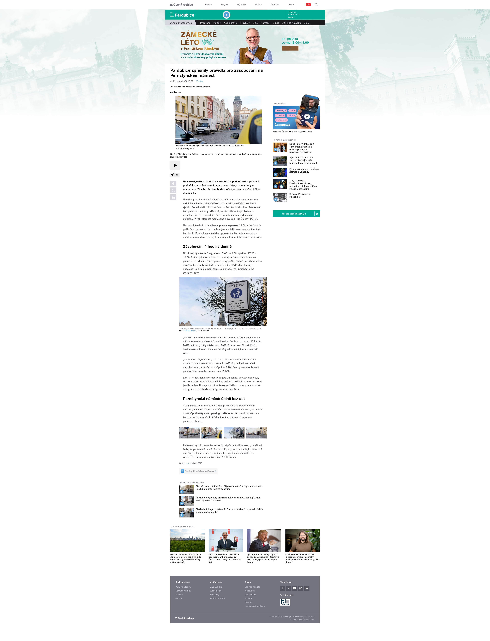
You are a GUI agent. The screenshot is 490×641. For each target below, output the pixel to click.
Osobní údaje (285, 616)
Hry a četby (280, 111)
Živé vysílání (280, 120)
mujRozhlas (242, 5)
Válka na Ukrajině (183, 587)
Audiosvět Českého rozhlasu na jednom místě (292, 132)
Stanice (258, 5)
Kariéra (248, 598)
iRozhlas (208, 5)
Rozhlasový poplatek (255, 606)
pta (187, 463)
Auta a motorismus (181, 22)
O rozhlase (274, 5)
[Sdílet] (177, 175)
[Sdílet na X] (173, 190)
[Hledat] (316, 4)
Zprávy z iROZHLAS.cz (183, 527)
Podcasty (214, 594)
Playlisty (245, 22)
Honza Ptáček (190, 331)
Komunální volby (183, 591)
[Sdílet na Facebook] (173, 183)
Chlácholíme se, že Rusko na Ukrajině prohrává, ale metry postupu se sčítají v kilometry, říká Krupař (302, 558)
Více (307, 22)
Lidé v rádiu (250, 594)
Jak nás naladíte (291, 22)
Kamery (291, 17)
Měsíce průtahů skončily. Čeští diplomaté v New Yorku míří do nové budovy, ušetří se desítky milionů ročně (185, 558)
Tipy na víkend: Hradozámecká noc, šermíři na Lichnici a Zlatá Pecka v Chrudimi (303, 184)
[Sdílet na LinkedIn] (173, 197)
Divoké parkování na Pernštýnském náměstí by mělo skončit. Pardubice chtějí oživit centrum (229, 487)
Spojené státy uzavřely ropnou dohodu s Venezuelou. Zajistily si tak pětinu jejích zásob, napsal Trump (263, 558)
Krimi (291, 111)
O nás (276, 22)
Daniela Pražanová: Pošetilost (300, 195)
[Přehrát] (175, 165)
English (311, 616)
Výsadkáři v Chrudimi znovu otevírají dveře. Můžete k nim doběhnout (303, 160)
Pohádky (279, 115)
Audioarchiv (293, 15)
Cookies (273, 616)
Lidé (255, 22)
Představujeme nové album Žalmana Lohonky (304, 170)
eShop (178, 598)
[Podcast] (172, 175)
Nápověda (250, 591)
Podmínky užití (299, 616)
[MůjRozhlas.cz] (175, 92)
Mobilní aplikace (217, 598)
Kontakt (248, 602)
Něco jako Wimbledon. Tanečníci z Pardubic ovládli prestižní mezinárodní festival (302, 148)
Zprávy (199, 81)
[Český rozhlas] (181, 4)
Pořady (217, 22)
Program (224, 5)
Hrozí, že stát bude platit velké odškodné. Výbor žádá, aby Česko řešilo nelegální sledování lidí (225, 558)
